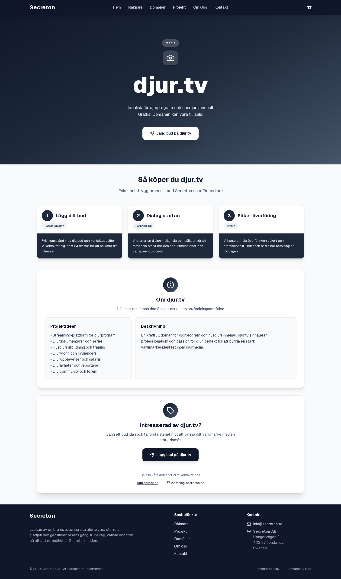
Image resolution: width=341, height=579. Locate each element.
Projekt (179, 7)
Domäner (158, 7)
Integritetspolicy (268, 569)
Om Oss (200, 7)
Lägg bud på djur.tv (173, 133)
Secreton (42, 7)
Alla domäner (147, 483)
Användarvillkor (300, 569)
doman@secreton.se (187, 483)
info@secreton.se (267, 524)
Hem (117, 7)
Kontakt (221, 7)
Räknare (135, 7)
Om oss (180, 546)
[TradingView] (309, 7)
